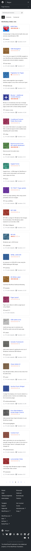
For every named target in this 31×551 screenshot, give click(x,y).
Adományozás (21, 508)
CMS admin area (16, 319)
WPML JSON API (16, 255)
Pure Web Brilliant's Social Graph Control (17, 411)
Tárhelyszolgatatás (7, 495)
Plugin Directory (5, 6)
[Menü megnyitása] (28, 2)
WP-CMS (13, 210)
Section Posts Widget (18, 386)
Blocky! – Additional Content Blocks (17, 96)
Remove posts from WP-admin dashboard (17, 144)
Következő (24, 482)
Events (18, 506)
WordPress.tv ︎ (6, 511)
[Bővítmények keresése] (21, 12)
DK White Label (15, 277)
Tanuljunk (4, 503)
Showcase (19, 490)
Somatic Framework (17, 342)
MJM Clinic (14, 26)
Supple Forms (15, 164)
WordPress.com (7, 516)
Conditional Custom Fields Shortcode (17, 120)
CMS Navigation (16, 48)
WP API (13, 234)
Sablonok (19, 493)
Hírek (3, 493)
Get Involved (19, 503)
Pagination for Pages (17, 73)
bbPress (5, 521)
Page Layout (15, 297)
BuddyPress (6, 524)
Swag (18, 511)
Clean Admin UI (15, 364)
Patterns (18, 498)
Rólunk (3, 490)
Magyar (7, 530)
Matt (4, 518)
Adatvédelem (5, 498)
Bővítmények (20, 495)
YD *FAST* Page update (18, 188)
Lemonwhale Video (17, 459)
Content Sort (15, 433)
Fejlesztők (4, 508)
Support (4, 506)
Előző (6, 482)
